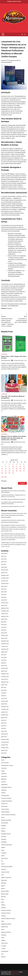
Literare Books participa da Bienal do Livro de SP (12, 506)
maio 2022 (3, 693)
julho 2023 (3, 654)
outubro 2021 (4, 712)
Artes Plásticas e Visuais (7, 765)
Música (3, 888)
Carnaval (3, 781)
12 (20, 466)
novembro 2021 (5, 709)
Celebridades (4, 784)
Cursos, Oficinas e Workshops (8, 814)
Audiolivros (4, 773)
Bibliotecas (3, 779)
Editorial (3, 831)
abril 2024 (3, 630)
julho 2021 (3, 720)
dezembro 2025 (5, 575)
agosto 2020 (4, 750)
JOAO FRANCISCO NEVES (7, 534)
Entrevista (3, 836)
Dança (2, 817)
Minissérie (3, 883)
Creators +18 (4, 803)
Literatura (9, 308)
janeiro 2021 (4, 736)
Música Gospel (4, 894)
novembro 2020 (5, 742)
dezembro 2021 (5, 706)
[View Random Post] (22, 34)
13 (24, 466)
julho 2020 (3, 753)
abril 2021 (3, 728)
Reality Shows (4, 926)
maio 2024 (3, 627)
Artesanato (4, 768)
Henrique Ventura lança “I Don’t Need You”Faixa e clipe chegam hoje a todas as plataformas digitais (14, 515)
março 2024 (4, 632)
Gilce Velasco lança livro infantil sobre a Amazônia (13, 499)
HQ (2, 861)
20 (24, 468)
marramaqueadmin (6, 62)
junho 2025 (4, 591)
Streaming (3, 935)
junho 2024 (4, 624)
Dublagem (3, 825)
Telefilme (3, 940)
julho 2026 (3, 556)
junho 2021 (4, 723)
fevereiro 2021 (4, 734)
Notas (2, 899)
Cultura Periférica (5, 812)
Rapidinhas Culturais (6, 924)
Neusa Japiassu (5, 525)
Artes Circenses (5, 762)
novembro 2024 (5, 611)
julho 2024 (3, 621)
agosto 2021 (4, 717)
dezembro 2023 (5, 641)
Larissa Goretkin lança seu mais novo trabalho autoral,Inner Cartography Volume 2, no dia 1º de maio (13, 544)
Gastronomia (4, 858)
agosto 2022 (4, 684)
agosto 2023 (4, 652)
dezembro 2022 (5, 673)
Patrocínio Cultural (5, 913)
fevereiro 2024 (4, 635)
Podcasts (3, 915)
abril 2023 (3, 663)
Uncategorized (4, 951)
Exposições (4, 842)
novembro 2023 (5, 643)
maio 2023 (3, 660)
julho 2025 (3, 589)
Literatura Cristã (5, 872)
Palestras (3, 907)
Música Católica (5, 891)
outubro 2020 (4, 744)
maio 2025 (3, 594)
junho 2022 (4, 690)
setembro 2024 (4, 616)
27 (24, 470)
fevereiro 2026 (4, 570)
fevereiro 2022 (4, 701)
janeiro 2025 (4, 605)
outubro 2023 (4, 646)
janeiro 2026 (4, 572)
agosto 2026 (4, 553)
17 (13, 468)
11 (16, 466)
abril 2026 (3, 564)
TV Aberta (3, 946)
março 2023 (4, 665)
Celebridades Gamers (6, 787)
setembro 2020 (4, 747)
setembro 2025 (4, 583)
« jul (2, 477)
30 (9, 473)
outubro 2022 (4, 679)
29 (5, 473)
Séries (2, 929)
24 (13, 470)
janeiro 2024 (4, 638)
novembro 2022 (5, 676)
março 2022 (4, 698)
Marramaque (14, 972)
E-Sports (3, 828)
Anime (2, 760)
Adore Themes (15, 974)
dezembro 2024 (5, 608)
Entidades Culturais (6, 833)
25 (16, 470)
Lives (2, 874)
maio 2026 (3, 561)
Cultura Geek (4, 806)
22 (5, 470)
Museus (3, 885)
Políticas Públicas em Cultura (8, 918)
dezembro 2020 (5, 739)
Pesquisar (4, 481)
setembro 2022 (4, 682)
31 (13, 473)
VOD (2, 954)
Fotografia (3, 853)
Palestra (3, 905)
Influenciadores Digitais (6, 866)
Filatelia (3, 847)
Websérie (3, 956)
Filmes (2, 850)
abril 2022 (3, 695)
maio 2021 (3, 725)
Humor (3, 863)
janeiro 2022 (4, 703)
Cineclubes (3, 790)
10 (13, 466)
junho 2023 (4, 657)
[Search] (25, 34)
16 (9, 468)
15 (5, 468)
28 (2, 473)
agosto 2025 (4, 586)
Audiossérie (4, 776)
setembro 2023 (4, 649)
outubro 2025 (4, 580)
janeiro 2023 (4, 671)
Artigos (3, 771)
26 (20, 470)
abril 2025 (3, 597)
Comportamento (5, 795)
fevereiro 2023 (4, 668)
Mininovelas (4, 880)
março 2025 (4, 600)
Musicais (3, 896)
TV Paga (3, 948)
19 (20, 468)
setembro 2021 (4, 714)
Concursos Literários (6, 798)
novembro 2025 (5, 578)
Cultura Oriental (5, 809)
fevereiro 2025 (4, 602)
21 (2, 470)
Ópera (2, 902)
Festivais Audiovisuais (6, 844)
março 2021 (4, 731)
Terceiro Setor (4, 943)
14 (2, 468)
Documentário (4, 822)
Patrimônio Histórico (6, 910)
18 (16, 468)
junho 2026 (4, 559)
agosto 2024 (4, 619)
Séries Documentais (6, 932)
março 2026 (4, 567)
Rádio (2, 921)
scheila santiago (5, 542)
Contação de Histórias (6, 801)
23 (9, 470)
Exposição (3, 839)
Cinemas (3, 792)
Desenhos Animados (6, 820)
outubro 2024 (4, 613)
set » (5, 477)
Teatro (2, 937)
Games (3, 855)
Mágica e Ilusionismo (6, 877)
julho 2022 (3, 687)
